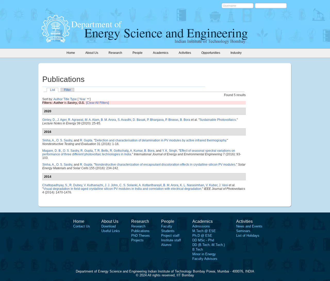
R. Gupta (86, 140)
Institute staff (171, 240)
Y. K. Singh (169, 150)
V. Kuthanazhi (93, 185)
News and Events (249, 226)
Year (82, 99)
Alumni (166, 245)
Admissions (201, 226)
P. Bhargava (155, 120)
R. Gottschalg (119, 150)
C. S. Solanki (128, 185)
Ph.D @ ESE (202, 235)
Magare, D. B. (51, 150)
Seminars (243, 231)
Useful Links (110, 231)
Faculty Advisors (204, 259)
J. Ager (62, 120)
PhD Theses (140, 235)
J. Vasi (223, 185)
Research (138, 226)
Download (108, 226)
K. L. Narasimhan (192, 185)
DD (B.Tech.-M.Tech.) (208, 245)
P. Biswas (171, 120)
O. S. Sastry (64, 140)
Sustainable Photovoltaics (218, 120)
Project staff (170, 235)
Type (73, 99)
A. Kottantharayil (150, 185)
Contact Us (81, 226)
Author (58, 99)
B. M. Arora (108, 120)
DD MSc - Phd (203, 240)
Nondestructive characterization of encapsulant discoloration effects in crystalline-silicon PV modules (165, 164)
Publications (140, 231)
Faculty (166, 226)
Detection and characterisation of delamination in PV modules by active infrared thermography (160, 140)
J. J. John (111, 185)
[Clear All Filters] (97, 103)
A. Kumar (136, 150)
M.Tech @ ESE (204, 231)
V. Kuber (211, 185)
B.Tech (197, 249)
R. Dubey (75, 185)
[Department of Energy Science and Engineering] (56, 41)
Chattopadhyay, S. (55, 185)
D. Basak (139, 120)
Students (168, 231)
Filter (67, 90)
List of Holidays (247, 235)
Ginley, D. (49, 120)
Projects (137, 240)
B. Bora (185, 120)
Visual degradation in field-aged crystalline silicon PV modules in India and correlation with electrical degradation (122, 189)
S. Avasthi (124, 120)
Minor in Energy (204, 254)
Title (66, 99)
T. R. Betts (101, 150)
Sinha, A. (48, 140)
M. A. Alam (92, 120)
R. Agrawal (75, 120)
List (52, 90)
